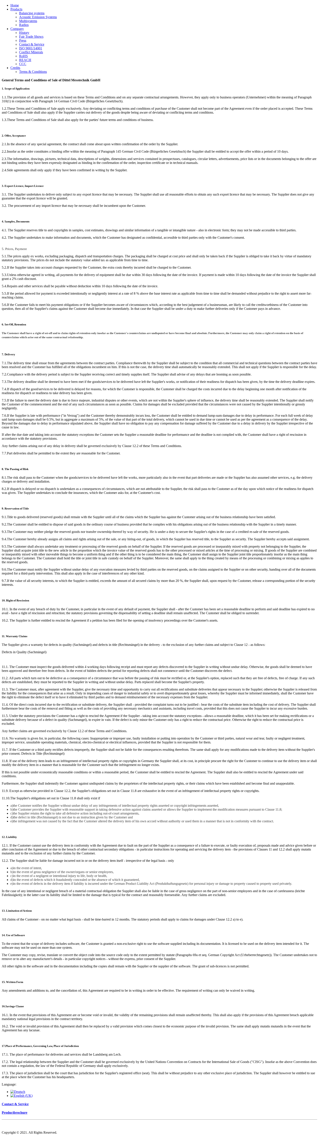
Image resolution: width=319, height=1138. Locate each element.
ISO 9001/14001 (30, 48)
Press (22, 40)
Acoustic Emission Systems (38, 17)
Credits (15, 68)
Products (16, 9)
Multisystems (28, 21)
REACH (25, 60)
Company (17, 29)
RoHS (23, 56)
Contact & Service (31, 44)
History (24, 32)
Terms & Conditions (33, 71)
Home (14, 5)
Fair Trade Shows (31, 36)
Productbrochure (14, 1112)
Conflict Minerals (31, 52)
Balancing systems (31, 13)
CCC (22, 64)
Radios (24, 25)
